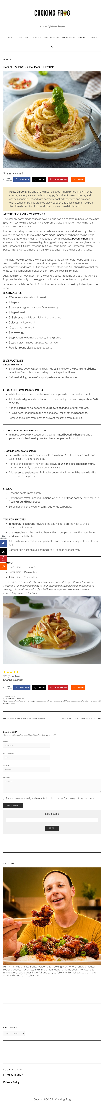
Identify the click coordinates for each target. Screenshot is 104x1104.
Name (5, 741)
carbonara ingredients (15, 701)
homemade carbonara (73, 701)
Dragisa (12, 697)
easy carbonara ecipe (43, 701)
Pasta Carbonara (87, 701)
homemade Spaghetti (54, 235)
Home (10, 38)
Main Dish (16, 699)
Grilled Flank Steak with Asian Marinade (27, 718)
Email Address (9, 753)
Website (6, 765)
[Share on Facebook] (3, 543)
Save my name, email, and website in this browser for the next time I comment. (51, 798)
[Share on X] (3, 551)
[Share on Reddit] (3, 566)
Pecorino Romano (82, 238)
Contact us (83, 38)
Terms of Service (51, 38)
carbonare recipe (29, 701)
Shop (27, 38)
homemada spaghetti (58, 701)
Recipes (19, 38)
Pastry (22, 699)
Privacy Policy (68, 38)
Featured (37, 38)
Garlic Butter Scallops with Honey (79, 718)
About (94, 38)
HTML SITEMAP (13, 1075)
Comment (7, 777)
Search (52, 828)
